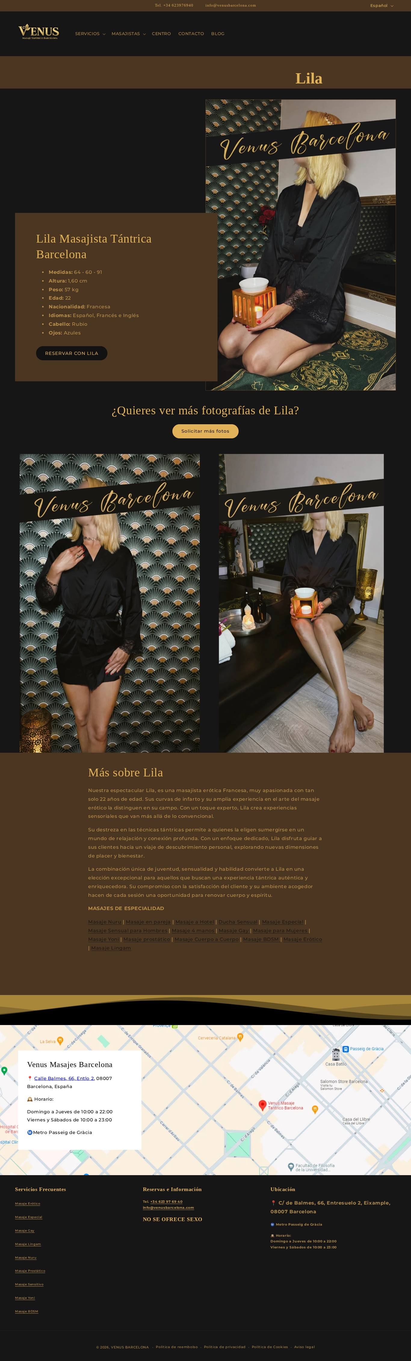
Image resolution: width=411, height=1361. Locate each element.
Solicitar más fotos (205, 431)
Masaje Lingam (111, 948)
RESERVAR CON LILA (71, 353)
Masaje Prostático (30, 1271)
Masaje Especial (283, 922)
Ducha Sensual (238, 922)
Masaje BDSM (261, 939)
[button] (90, 33)
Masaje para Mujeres (281, 930)
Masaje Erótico (302, 939)
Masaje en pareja (148, 922)
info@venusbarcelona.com (168, 1208)
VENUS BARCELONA (130, 1347)
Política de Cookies (270, 1347)
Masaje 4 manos (194, 930)
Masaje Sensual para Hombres (127, 930)
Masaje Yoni (103, 939)
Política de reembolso (177, 1347)
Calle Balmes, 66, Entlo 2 (64, 1078)
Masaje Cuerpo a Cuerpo (207, 939)
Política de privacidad (225, 1347)
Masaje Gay (234, 930)
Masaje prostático (146, 939)
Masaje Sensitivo (29, 1284)
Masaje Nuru (105, 922)
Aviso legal (304, 1347)
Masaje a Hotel (194, 922)
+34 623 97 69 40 (166, 1202)
